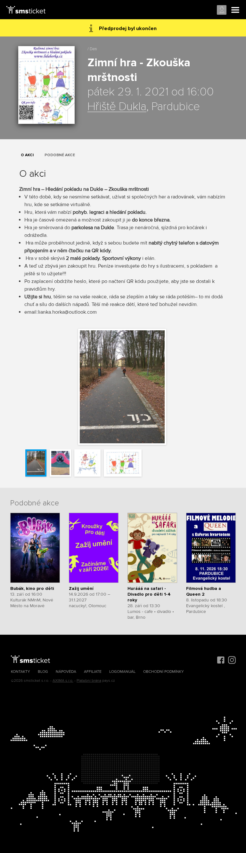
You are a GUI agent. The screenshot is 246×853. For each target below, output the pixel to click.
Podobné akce (60, 155)
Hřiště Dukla (116, 107)
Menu (235, 10)
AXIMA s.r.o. (63, 680)
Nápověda (66, 671)
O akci (27, 155)
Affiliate (93, 671)
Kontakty (20, 671)
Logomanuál (122, 671)
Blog (43, 671)
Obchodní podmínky (163, 671)
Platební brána (89, 680)
